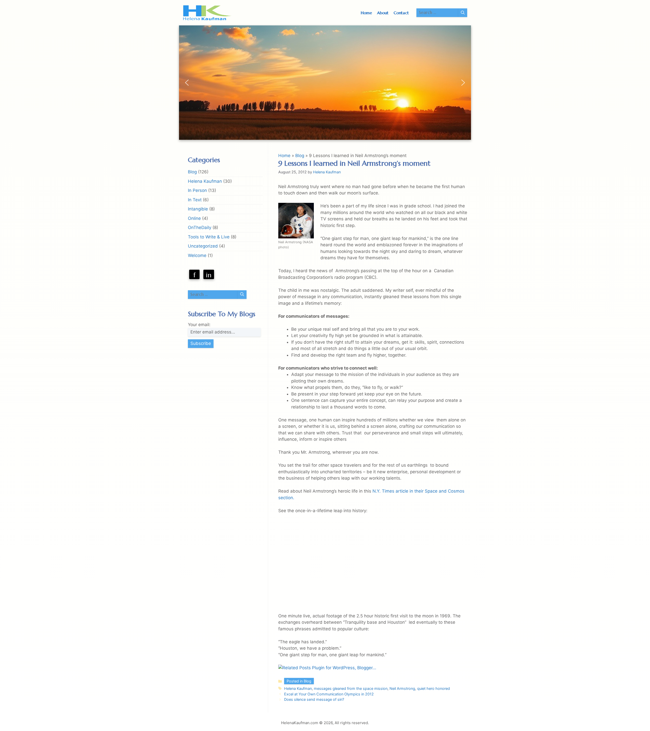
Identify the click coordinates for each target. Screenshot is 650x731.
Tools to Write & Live (209, 236)
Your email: (199, 324)
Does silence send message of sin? (314, 699)
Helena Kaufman (298, 688)
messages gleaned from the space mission (350, 688)
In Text (195, 199)
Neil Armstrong (402, 688)
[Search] (462, 12)
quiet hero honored (433, 688)
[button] (187, 83)
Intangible (198, 208)
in (209, 275)
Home (366, 12)
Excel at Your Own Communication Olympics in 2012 (329, 694)
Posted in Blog (299, 681)
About (382, 12)
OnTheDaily (199, 227)
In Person (197, 190)
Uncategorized (203, 246)
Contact (401, 12)
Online (194, 218)
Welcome (197, 255)
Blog (299, 155)
